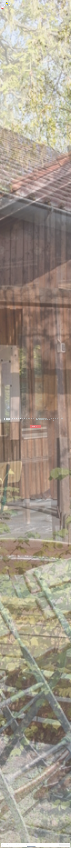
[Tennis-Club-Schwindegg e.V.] (7, 3)
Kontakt (64, 3)
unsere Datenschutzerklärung (31, 846)
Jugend (51, 3)
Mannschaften (57, 3)
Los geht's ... (35, 426)
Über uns (45, 3)
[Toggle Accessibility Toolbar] (2, 8)
